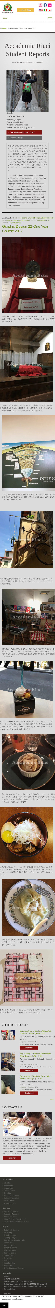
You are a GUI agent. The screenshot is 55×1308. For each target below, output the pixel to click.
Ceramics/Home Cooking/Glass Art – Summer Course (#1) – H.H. (36, 1032)
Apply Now (26, 10)
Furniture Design (10, 1248)
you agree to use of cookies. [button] (12, 1299)
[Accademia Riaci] (6, 7)
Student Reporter (47, 218)
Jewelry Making (10, 1235)
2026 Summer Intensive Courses (16, 1222)
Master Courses (10, 1217)
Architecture (8, 1243)
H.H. (36, 1042)
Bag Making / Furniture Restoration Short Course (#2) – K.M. (35, 1077)
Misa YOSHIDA (43, 220)
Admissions (8, 1185)
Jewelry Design (10, 1238)
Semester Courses (11, 1214)
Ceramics (43, 1044)
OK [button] (4, 1305)
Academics (8, 1188)
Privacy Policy (9, 1289)
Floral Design (9, 1266)
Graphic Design (16, 138)
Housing (7, 1193)
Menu (5, 18)
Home (4, 28)
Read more (29, 1048)
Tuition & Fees (9, 1191)
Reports (24, 218)
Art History (8, 1233)
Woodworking (48, 1067)
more (52, 1099)
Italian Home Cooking (32, 1044)
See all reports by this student (22, 132)
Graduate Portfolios (11, 1196)
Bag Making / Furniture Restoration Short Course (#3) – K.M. (35, 1055)
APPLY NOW (9, 1201)
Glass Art (50, 1044)
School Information (11, 1198)
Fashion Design (10, 1253)
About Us (7, 1183)
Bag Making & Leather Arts (34, 1067)
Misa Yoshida (11, 220)
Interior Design (10, 1245)
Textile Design (9, 1255)
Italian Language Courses (14, 1268)
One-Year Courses (11, 1212)
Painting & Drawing (11, 1230)
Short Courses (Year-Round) (15, 1219)
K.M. (36, 1064)
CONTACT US (9, 1203)
